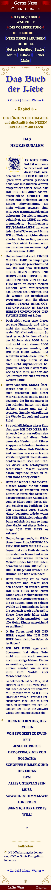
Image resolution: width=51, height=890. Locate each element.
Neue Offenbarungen (25, 38)
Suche (39, 49)
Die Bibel (25, 44)
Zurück (13, 100)
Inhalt (26, 100)
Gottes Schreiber (19, 49)
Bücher (38, 55)
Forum (12, 55)
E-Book (25, 55)
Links (25, 60)
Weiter (38, 100)
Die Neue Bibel (25, 33)
